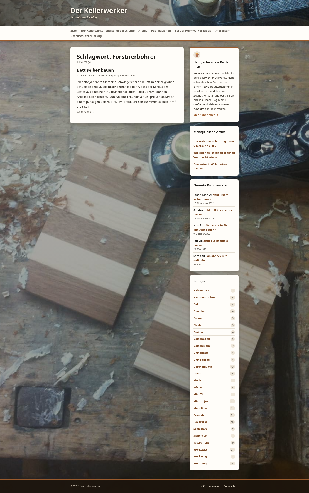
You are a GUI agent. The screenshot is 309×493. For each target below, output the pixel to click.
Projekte (119, 75)
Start (73, 31)
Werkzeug (200, 456)
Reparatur (200, 421)
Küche (197, 387)
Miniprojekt (201, 401)
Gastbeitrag (201, 359)
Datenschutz (231, 486)
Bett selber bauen (95, 70)
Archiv (142, 31)
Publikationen (161, 31)
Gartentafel (201, 352)
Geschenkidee (202, 366)
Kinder (198, 380)
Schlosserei (201, 428)
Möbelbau (200, 408)
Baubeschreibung (102, 75)
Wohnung (130, 75)
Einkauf (198, 318)
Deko (196, 304)
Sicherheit (200, 435)
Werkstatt (200, 449)
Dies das (199, 311)
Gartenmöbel (202, 346)
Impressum (222, 31)
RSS (203, 486)
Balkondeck (201, 290)
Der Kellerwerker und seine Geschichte (108, 31)
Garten (198, 332)
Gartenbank (201, 339)
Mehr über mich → (206, 115)
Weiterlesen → (85, 112)
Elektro (198, 325)
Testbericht (201, 442)
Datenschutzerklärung (86, 36)
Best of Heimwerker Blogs (193, 31)
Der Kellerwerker (98, 10)
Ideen (197, 373)
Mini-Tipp (199, 394)
